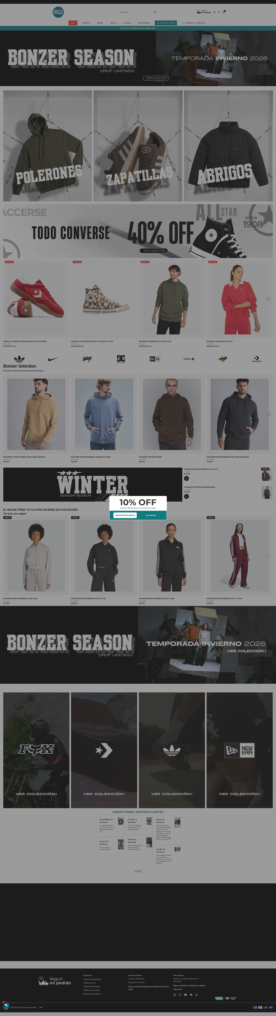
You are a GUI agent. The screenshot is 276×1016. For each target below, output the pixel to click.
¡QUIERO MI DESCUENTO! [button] (125, 515)
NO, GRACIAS (151, 515)
